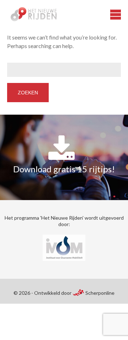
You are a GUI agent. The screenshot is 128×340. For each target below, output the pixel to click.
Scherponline (99, 293)
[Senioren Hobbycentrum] (30, 14)
